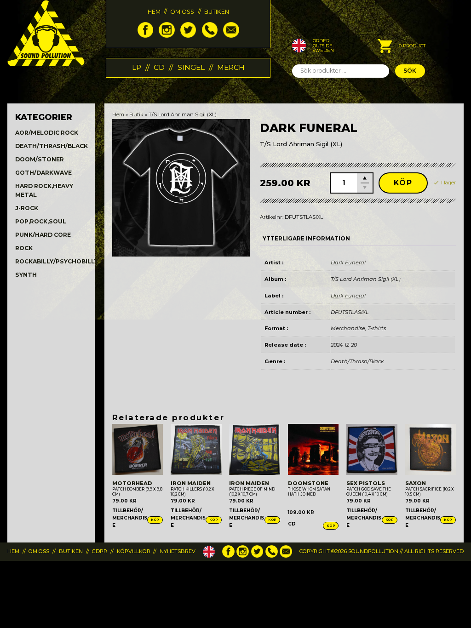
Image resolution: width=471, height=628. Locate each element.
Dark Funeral (348, 262)
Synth (26, 274)
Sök (409, 70)
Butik (136, 114)
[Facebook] (145, 35)
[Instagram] (166, 35)
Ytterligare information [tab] (306, 238)
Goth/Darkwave (43, 172)
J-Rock (26, 208)
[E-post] (231, 35)
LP (136, 67)
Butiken (216, 11)
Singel (191, 67)
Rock (24, 248)
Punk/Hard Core (43, 234)
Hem (154, 11)
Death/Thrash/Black (51, 146)
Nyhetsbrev (177, 551)
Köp (403, 182)
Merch (231, 67)
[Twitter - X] (188, 35)
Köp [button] (155, 520)
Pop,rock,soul (40, 221)
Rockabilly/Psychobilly (56, 261)
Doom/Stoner (39, 159)
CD (159, 67)
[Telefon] (210, 35)
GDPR (99, 551)
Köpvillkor (133, 551)
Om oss (182, 11)
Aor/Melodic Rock (46, 132)
